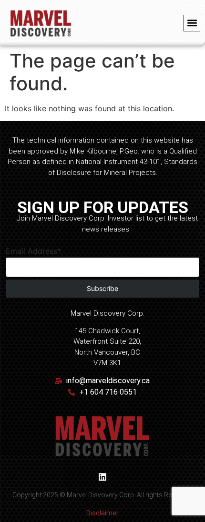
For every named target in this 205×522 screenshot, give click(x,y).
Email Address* (33, 251)
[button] (192, 23)
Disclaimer (102, 513)
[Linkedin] (102, 477)
